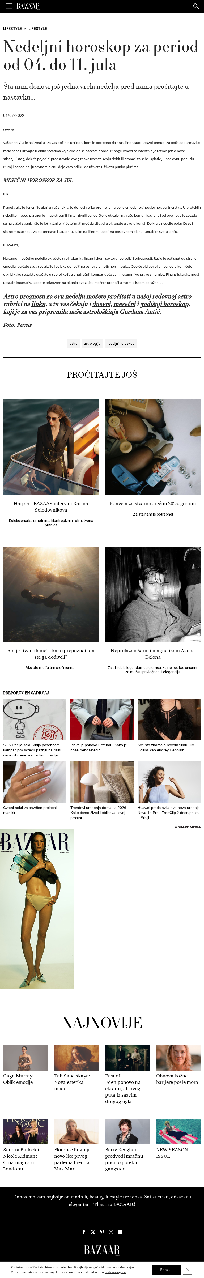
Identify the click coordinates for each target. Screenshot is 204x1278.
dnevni (101, 304)
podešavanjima (115, 1272)
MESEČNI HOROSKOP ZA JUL (37, 180)
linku (38, 304)
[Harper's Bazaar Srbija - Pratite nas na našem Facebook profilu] (83, 1232)
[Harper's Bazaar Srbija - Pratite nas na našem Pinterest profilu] (102, 1232)
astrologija (92, 344)
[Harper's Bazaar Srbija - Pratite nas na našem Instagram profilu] (111, 1232)
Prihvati (166, 1269)
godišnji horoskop (164, 304)
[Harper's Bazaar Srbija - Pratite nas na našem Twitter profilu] (92, 1232)
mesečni (124, 304)
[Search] (196, 7)
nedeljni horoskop (121, 344)
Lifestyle (12, 29)
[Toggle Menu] (9, 6)
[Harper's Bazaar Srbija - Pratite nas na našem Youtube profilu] (120, 1232)
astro (74, 344)
